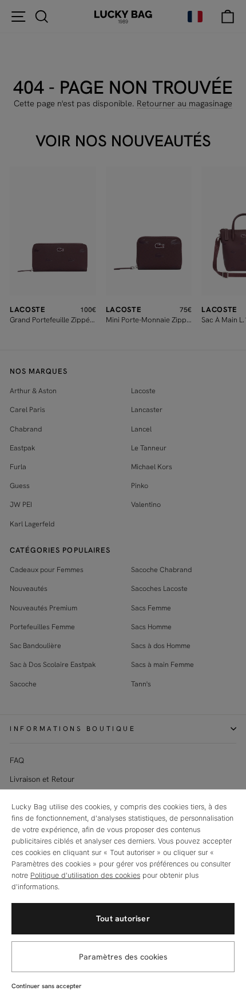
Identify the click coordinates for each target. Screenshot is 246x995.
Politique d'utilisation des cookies (85, 875)
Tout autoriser (123, 918)
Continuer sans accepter (46, 986)
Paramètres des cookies (123, 957)
